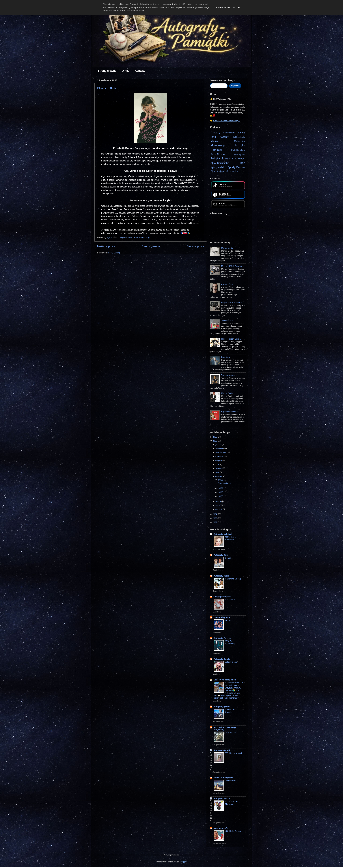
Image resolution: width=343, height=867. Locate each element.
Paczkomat (230, 600)
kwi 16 (221, 488)
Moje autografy (221, 828)
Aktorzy (215, 132)
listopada (219, 448)
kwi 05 (221, 496)
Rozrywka (227, 158)
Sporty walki (217, 167)
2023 (215, 518)
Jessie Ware (230, 781)
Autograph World (222, 750)
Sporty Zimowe (236, 167)
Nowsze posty (106, 246)
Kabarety (224, 136)
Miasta (214, 141)
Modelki (228, 620)
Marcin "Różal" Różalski (231, 266)
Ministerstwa (239, 141)
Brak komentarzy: (142, 237)
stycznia (219, 509)
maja (217, 472)
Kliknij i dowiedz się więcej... (226, 120)
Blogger (183, 862)
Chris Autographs (222, 617)
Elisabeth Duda (107, 88)
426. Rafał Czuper (233, 831)
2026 (215, 437)
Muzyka (240, 145)
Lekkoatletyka (239, 137)
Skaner (228, 558)
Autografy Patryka (222, 638)
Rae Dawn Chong (233, 579)
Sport (241, 163)
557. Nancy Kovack (233, 753)
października (221, 452)
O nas (125, 70)
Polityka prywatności (171, 855)
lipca (217, 464)
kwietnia (219, 476)
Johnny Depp (231, 662)
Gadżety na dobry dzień (225, 680)
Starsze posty (195, 246)
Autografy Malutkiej (223, 534)
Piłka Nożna (218, 154)
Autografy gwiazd (222, 706)
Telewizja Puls (227, 320)
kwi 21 (221, 480)
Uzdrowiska (232, 171)
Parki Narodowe (238, 150)
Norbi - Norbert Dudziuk (231, 339)
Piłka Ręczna (239, 154)
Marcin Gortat (227, 248)
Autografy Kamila (222, 659)
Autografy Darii (221, 555)
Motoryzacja (218, 145)
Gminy (241, 132)
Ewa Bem (225, 357)
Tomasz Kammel (228, 375)
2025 (215, 441)
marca (218, 501)
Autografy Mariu (221, 576)
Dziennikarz (229, 132)
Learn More (223, 7)
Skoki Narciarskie (220, 163)
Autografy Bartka (222, 798)
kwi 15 (221, 492)
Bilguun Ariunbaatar (229, 411)
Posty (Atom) (114, 253)
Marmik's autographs (223, 777)
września (219, 456)
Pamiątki (216, 149)
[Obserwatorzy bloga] (228, 226)
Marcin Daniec (227, 393)
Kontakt (140, 70)
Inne (213, 136)
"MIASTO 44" (231, 732)
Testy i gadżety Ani (222, 596)
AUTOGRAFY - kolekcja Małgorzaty (225, 728)
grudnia (218, 444)
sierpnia (218, 460)
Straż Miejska (217, 171)
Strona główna (107, 70)
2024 (215, 514)
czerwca (219, 468)
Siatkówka (240, 158)
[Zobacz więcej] (215, 256)
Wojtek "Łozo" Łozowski (231, 302)
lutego (218, 505)
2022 (215, 522)
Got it (237, 7)
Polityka (215, 158)
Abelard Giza (227, 284)
